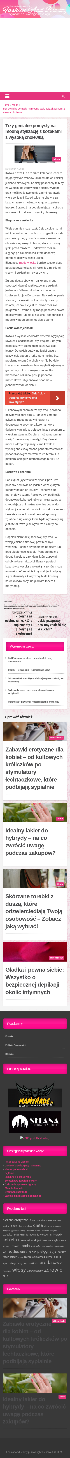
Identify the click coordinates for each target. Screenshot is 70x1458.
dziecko (7, 1234)
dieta (38, 1225)
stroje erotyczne (19, 1263)
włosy (19, 1270)
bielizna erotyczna (16, 1220)
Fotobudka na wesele (17, 1161)
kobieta (10, 1239)
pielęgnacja (46, 1251)
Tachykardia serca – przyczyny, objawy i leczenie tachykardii (31, 692)
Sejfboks (9, 1173)
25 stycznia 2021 (14, 169)
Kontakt (9, 1036)
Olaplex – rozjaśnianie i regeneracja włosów (29, 670)
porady (62, 1251)
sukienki (33, 1263)
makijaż (36, 1240)
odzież (32, 1251)
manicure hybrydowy (54, 1240)
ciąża (13, 1226)
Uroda (60, 818)
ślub (5, 1276)
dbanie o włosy (25, 1226)
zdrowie (53, 1270)
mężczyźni (35, 1246)
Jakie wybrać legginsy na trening (23, 1165)
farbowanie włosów (37, 1234)
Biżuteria (35, 1220)
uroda (46, 1262)
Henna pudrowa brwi (16, 1169)
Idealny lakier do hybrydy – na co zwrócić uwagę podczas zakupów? (30, 841)
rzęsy (20, 1257)
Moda (56, 159)
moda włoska (27, 262)
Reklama (9, 1054)
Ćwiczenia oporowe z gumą (20, 1184)
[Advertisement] (35, 55)
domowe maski (33, 1231)
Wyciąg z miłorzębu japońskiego (23, 1195)
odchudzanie (18, 1251)
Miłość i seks (56, 737)
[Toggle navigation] (7, 96)
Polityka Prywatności (15, 1045)
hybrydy (57, 1234)
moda (25, 1246)
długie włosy (19, 1235)
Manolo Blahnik (14, 1188)
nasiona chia (47, 1246)
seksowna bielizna (42, 1256)
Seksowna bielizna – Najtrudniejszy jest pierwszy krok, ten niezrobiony (36, 680)
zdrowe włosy (35, 1270)
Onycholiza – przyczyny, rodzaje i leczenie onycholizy (33, 702)
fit (51, 1235)
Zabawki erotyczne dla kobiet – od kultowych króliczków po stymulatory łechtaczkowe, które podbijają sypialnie (34, 768)
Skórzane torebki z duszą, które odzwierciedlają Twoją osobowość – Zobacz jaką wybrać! (33, 911)
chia (43, 1220)
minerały (6, 1246)
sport (6, 1263)
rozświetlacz (10, 1256)
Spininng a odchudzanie (18, 1176)
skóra (57, 1257)
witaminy (7, 1271)
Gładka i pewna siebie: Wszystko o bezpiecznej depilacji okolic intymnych (34, 980)
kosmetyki (24, 1240)
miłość (15, 1246)
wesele (57, 1263)
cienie (49, 1220)
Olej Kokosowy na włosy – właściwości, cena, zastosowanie (30, 660)
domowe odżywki (49, 1231)
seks (27, 1257)
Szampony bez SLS (16, 1192)
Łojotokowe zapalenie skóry (21, 1180)
